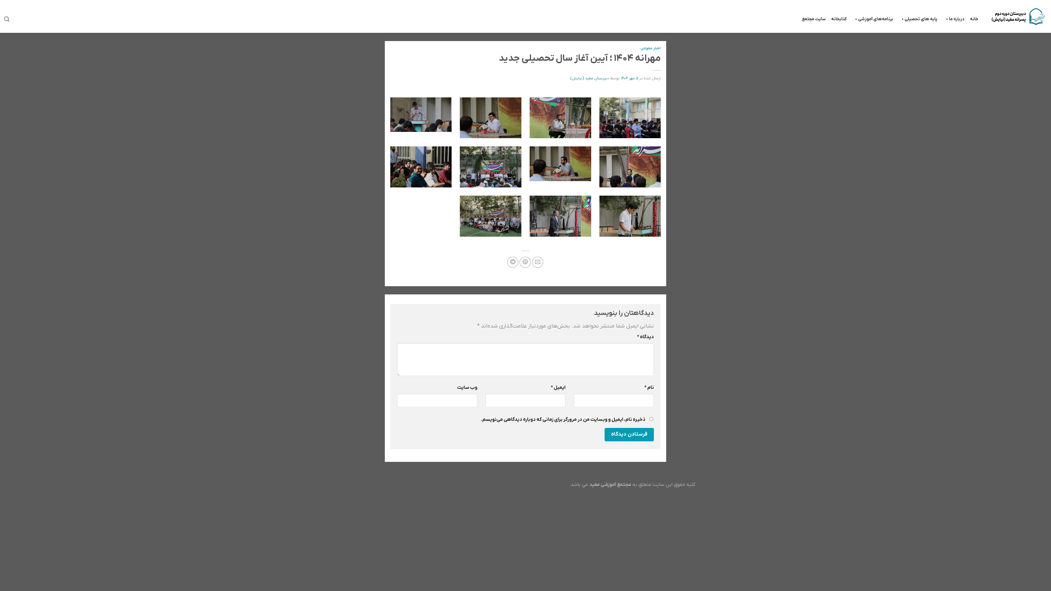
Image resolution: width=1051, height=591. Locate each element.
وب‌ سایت (467, 387)
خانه (974, 19)
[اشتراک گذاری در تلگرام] (512, 262)
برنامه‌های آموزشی (875, 19)
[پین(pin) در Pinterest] (525, 262)
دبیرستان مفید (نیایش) (589, 78)
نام (649, 387)
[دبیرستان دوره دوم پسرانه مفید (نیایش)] (1018, 16)
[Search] (6, 19)
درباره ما (957, 19)
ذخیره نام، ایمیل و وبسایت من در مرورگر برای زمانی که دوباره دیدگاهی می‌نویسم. (563, 419)
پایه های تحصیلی (921, 19)
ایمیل (558, 387)
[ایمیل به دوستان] (537, 262)
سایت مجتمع (814, 19)
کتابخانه (839, 19)
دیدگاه (645, 337)
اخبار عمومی (650, 48)
